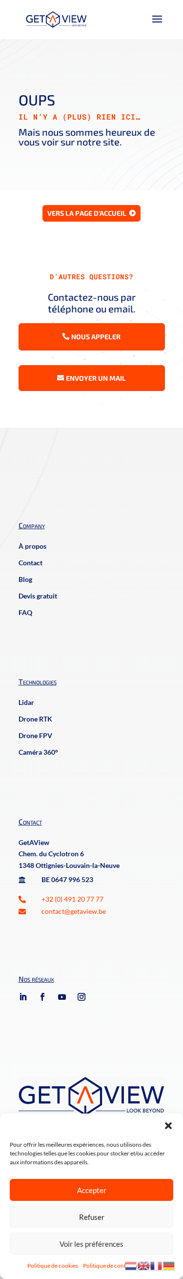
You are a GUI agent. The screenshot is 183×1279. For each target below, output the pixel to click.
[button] (168, 1126)
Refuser (91, 1217)
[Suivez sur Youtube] (62, 997)
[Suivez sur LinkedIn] (23, 997)
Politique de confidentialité (117, 1265)
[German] (169, 1265)
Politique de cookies (52, 1265)
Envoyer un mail (96, 378)
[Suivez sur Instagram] (81, 997)
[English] (144, 1265)
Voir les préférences (91, 1243)
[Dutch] (131, 1265)
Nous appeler (96, 336)
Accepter (91, 1190)
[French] (156, 1265)
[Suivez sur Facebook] (42, 997)
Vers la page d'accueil (86, 213)
